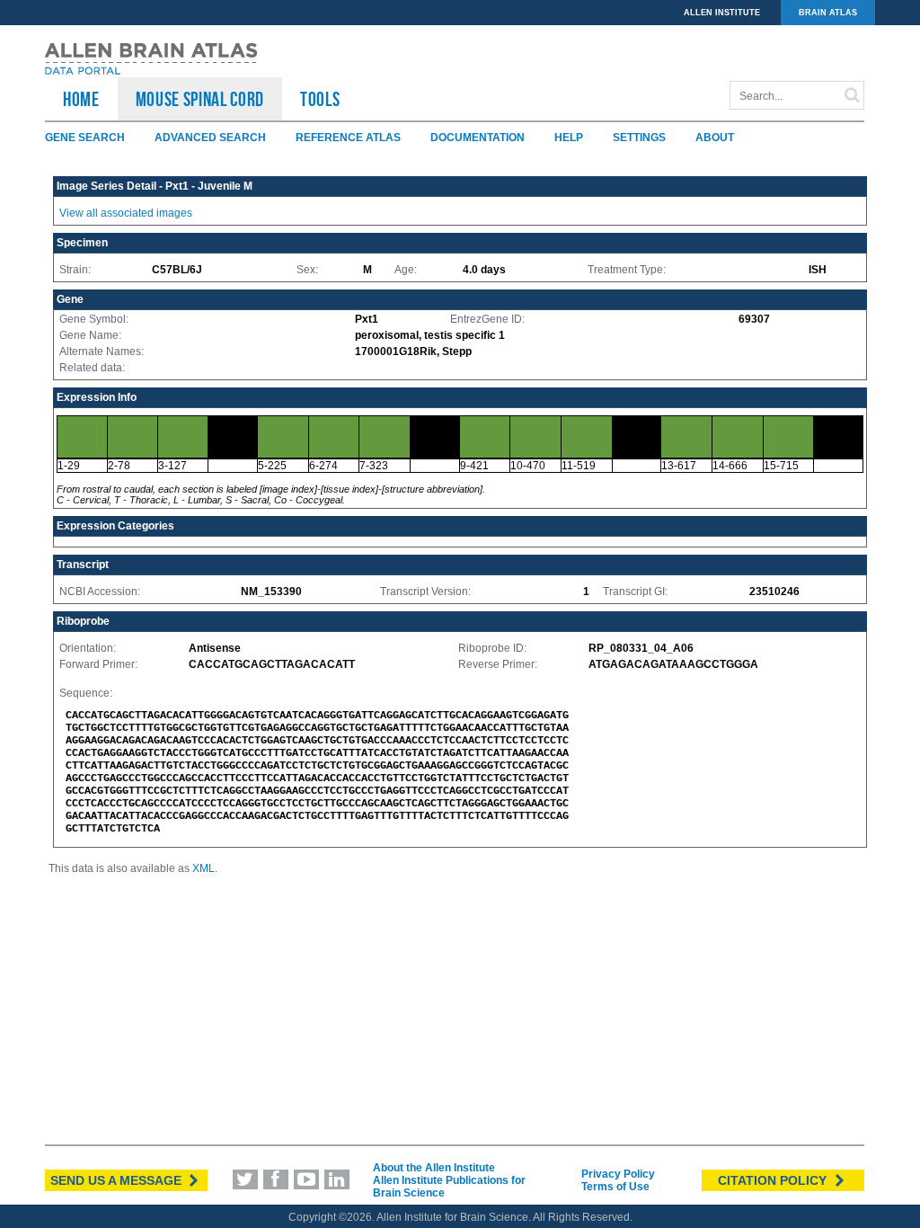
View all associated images (125, 213)
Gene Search (85, 137)
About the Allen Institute (434, 1167)
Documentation (477, 137)
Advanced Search (210, 137)
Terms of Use (615, 1186)
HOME (81, 99)
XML (203, 868)
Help (568, 137)
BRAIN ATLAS (828, 12)
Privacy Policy (618, 1174)
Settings (639, 137)
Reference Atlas (348, 137)
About (714, 137)
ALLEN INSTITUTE (722, 12)
